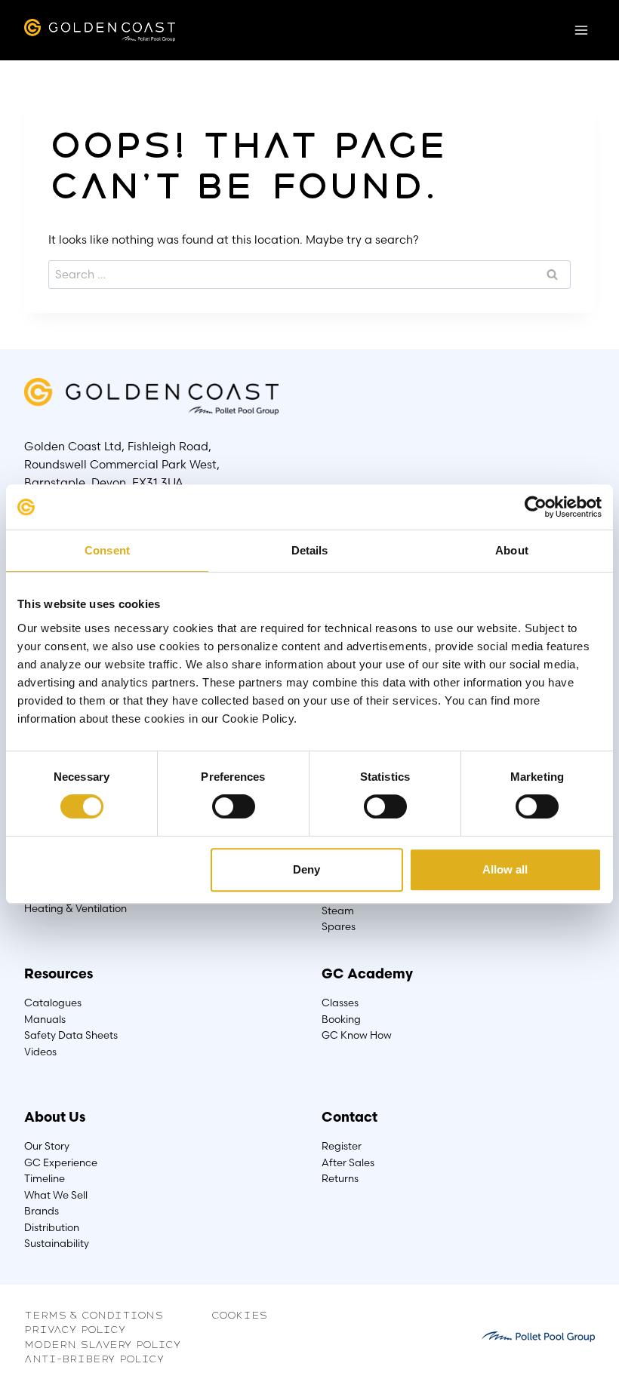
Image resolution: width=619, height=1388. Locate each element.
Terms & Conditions (93, 1314)
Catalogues (53, 1002)
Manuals (45, 1019)
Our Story (46, 1146)
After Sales (348, 1162)
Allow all (505, 869)
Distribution (51, 1227)
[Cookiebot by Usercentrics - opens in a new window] (536, 507)
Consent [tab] (107, 550)
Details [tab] (309, 550)
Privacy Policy (75, 1328)
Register (342, 1146)
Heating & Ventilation (75, 908)
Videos (40, 1052)
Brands (41, 1211)
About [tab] (511, 550)
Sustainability (56, 1243)
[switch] (233, 807)
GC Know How (357, 1035)
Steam (338, 910)
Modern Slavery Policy (102, 1343)
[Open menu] (581, 29)
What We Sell (56, 1195)
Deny (306, 869)
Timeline (44, 1178)
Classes (340, 1002)
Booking (341, 1019)
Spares (339, 926)
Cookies (239, 1314)
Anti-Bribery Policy (94, 1358)
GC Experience (60, 1162)
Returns (340, 1178)
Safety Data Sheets (71, 1035)
